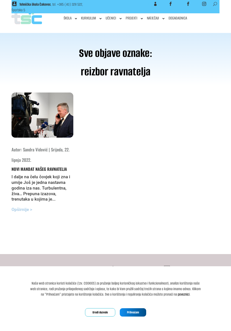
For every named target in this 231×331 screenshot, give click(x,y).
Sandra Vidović (35, 149)
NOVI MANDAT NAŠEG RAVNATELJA (39, 169)
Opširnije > (22, 209)
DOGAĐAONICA (178, 18)
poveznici (183, 294)
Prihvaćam (133, 312)
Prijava (149, 3)
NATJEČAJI (153, 18)
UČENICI (111, 18)
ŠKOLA (68, 18)
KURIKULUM (88, 18)
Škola (166, 3)
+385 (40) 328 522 (69, 4)
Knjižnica (182, 3)
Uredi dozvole (100, 312)
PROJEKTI (131, 18)
